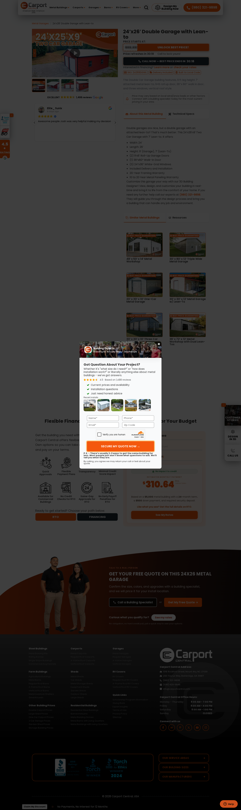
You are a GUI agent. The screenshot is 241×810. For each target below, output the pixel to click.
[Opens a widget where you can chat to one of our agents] (229, 804)
